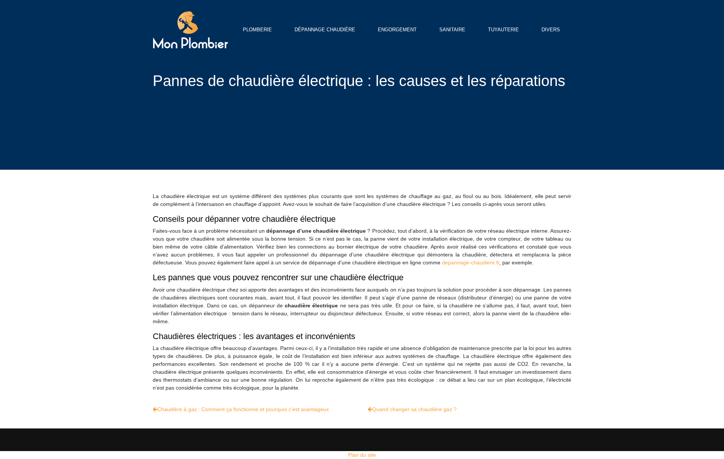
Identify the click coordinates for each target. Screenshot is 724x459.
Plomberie (257, 29)
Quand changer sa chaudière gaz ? (414, 409)
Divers (550, 29)
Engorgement (397, 29)
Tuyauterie (503, 29)
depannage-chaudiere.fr (470, 262)
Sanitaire (452, 29)
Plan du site (362, 455)
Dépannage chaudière (325, 29)
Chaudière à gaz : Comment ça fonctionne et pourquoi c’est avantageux (243, 409)
